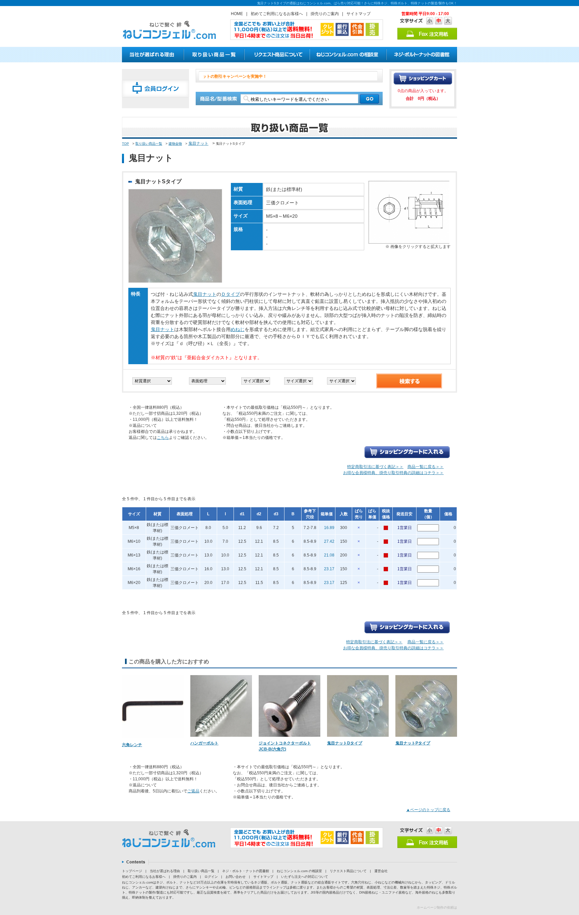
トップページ (132, 871)
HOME (237, 13)
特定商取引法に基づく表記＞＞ (375, 466)
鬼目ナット (198, 143)
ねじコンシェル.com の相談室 (299, 871)
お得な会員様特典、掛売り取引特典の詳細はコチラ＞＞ (393, 472)
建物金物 (175, 143)
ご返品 (193, 791)
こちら (163, 437)
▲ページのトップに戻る (428, 809)
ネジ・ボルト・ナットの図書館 (245, 871)
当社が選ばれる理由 (165, 871)
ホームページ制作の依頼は (437, 907)
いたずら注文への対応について (304, 876)
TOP (125, 143)
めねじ (238, 329)
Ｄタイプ (230, 294)
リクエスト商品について (348, 871)
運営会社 (381, 871)
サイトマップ (358, 13)
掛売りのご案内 (325, 13)
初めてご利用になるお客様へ (277, 13)
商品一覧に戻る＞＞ (425, 466)
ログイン (211, 876)
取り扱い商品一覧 (148, 143)
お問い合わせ (236, 876)
